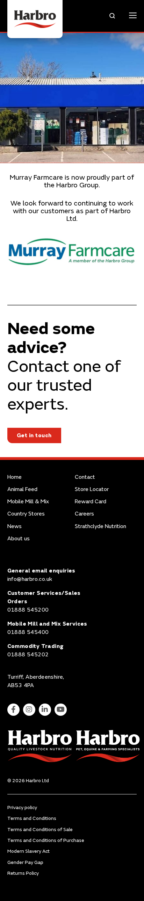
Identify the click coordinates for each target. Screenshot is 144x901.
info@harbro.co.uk (29, 579)
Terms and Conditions (31, 818)
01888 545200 (28, 609)
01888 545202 (28, 654)
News (14, 526)
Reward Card (90, 501)
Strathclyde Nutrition (100, 526)
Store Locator (92, 489)
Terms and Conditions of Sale (40, 829)
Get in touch (34, 435)
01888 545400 (28, 632)
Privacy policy (22, 807)
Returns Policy (23, 873)
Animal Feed (22, 489)
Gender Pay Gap (25, 862)
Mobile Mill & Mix (28, 501)
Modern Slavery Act (28, 851)
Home (14, 477)
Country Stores (26, 514)
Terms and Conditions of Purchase (45, 840)
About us (18, 538)
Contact (85, 477)
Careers (84, 514)
